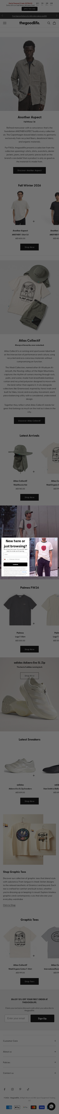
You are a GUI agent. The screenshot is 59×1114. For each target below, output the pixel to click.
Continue (15, 564)
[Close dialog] (56, 539)
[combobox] (6, 559)
